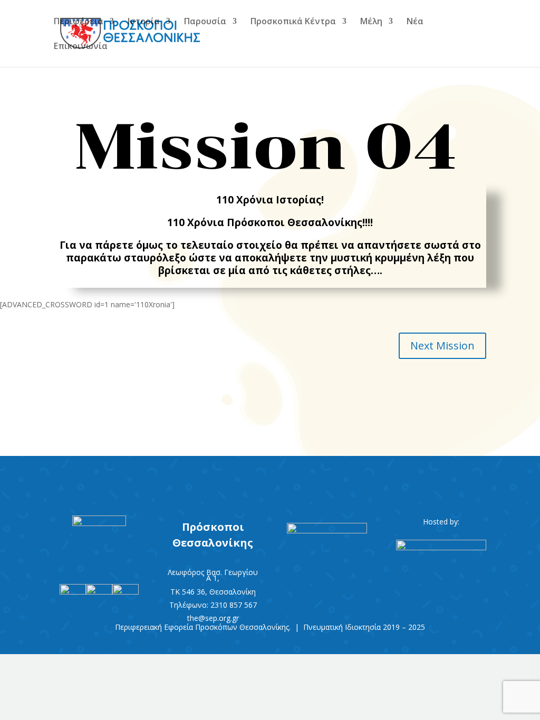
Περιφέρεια (78, 22)
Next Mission (442, 345)
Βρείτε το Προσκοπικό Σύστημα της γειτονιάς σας (270, 480)
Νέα (415, 22)
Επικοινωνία (81, 47)
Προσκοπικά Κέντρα (293, 22)
